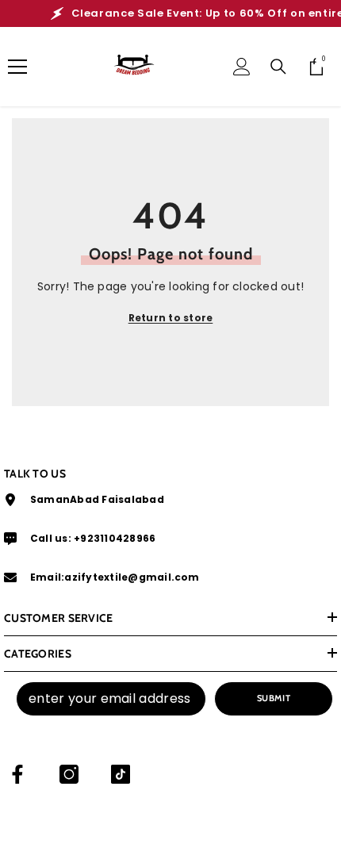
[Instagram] (69, 774)
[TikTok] (120, 774)
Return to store (170, 317)
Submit (273, 698)
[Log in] (242, 66)
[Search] (278, 66)
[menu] (17, 66)
